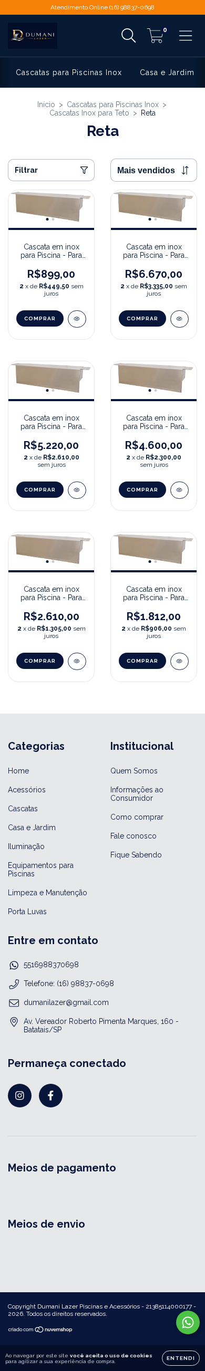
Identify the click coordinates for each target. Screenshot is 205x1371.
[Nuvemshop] (41, 1331)
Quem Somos (134, 771)
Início (46, 104)
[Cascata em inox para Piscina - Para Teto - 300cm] (179, 319)
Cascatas (23, 808)
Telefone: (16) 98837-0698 (69, 983)
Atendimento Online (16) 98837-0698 (102, 7)
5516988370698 (51, 964)
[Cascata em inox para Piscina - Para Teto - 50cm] (77, 319)
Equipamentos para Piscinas (41, 869)
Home (18, 771)
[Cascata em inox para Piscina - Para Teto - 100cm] (179, 661)
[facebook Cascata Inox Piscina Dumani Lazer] (51, 1095)
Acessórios (27, 790)
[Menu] (186, 35)
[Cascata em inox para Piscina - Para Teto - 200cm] (179, 490)
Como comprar (136, 817)
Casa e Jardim (167, 72)
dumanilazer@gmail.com (66, 1002)
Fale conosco (133, 836)
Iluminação (26, 846)
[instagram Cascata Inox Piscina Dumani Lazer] (20, 1095)
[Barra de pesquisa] (128, 35)
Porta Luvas (27, 911)
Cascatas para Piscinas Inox (69, 72)
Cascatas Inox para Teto (89, 113)
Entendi (181, 1358)
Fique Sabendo (136, 855)
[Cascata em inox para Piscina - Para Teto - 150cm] (77, 661)
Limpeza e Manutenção (47, 892)
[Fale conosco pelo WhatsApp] (188, 1322)
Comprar (40, 318)
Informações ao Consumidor (136, 794)
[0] (155, 39)
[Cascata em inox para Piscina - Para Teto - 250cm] (77, 490)
